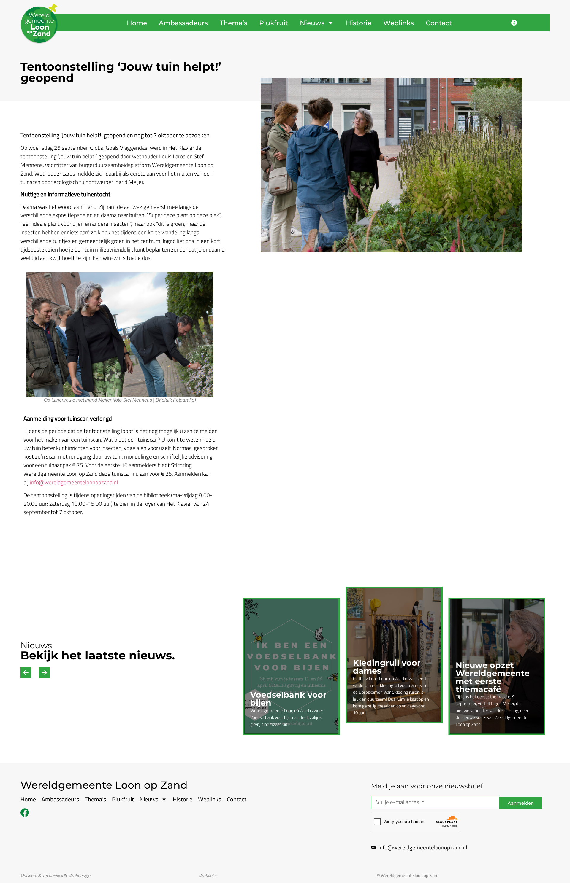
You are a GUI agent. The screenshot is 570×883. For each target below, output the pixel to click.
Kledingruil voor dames (387, 667)
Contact (439, 23)
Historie (358, 23)
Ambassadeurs (183, 23)
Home (137, 23)
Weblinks (398, 23)
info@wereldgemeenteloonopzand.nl (74, 482)
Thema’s (233, 23)
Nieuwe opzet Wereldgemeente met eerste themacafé (493, 677)
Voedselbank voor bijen (288, 699)
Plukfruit (273, 23)
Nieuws (312, 23)
